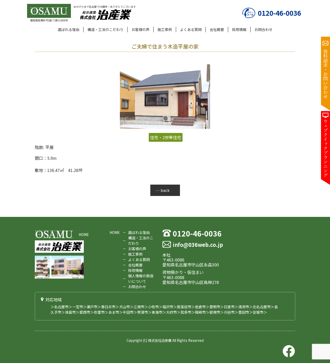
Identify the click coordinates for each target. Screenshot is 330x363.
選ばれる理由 (68, 29)
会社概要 (217, 29)
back (165, 190)
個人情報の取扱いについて (140, 278)
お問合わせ (263, 29)
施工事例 (165, 29)
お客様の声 (140, 29)
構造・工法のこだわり (105, 29)
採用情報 (239, 29)
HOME (84, 234)
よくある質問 (191, 29)
